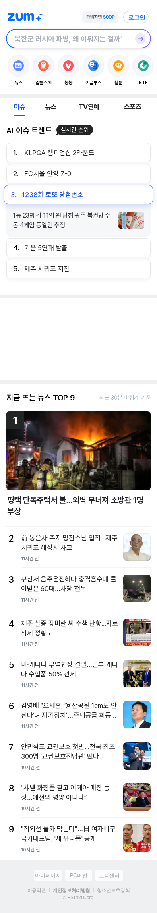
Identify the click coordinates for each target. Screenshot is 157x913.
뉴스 (50, 107)
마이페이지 (47, 875)
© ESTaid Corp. (78, 898)
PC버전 (78, 875)
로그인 (136, 17)
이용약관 (36, 890)
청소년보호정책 (113, 890)
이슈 (19, 107)
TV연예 (88, 107)
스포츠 (132, 107)
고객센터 (109, 875)
